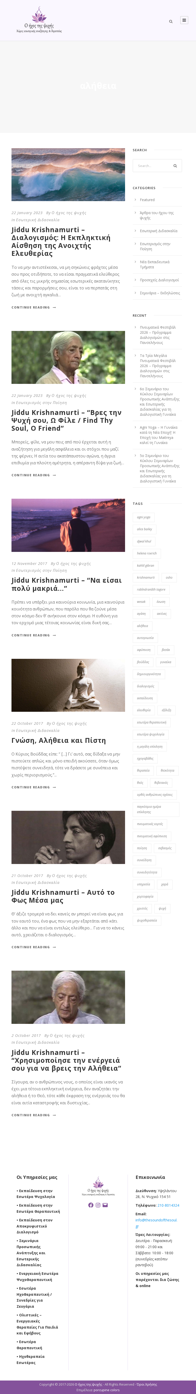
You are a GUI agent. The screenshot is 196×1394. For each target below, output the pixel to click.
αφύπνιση (144, 650)
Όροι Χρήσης (147, 1384)
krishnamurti (146, 577)
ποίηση (142, 848)
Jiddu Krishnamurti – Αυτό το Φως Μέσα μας (63, 896)
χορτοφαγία (145, 896)
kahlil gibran (145, 565)
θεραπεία (143, 770)
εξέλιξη (166, 710)
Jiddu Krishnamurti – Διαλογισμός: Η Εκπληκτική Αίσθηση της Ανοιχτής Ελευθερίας (61, 241)
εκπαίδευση (145, 698)
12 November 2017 (29, 563)
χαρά (164, 884)
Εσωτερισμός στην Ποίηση (41, 402)
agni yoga (143, 517)
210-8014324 (167, 1205)
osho (169, 577)
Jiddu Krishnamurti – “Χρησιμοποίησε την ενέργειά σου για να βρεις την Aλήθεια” (66, 1060)
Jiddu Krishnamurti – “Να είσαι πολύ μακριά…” (66, 584)
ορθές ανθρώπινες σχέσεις (155, 794)
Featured (147, 199)
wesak (141, 602)
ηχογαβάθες (145, 758)
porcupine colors (107, 1390)
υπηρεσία (143, 884)
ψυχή (162, 908)
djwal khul (144, 541)
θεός (140, 782)
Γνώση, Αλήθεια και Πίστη (58, 740)
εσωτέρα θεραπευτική (151, 722)
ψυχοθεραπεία (147, 920)
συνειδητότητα (147, 872)
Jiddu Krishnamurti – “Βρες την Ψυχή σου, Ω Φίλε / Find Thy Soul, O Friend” (66, 420)
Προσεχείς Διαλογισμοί (159, 279)
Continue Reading (30, 307)
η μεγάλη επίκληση (150, 746)
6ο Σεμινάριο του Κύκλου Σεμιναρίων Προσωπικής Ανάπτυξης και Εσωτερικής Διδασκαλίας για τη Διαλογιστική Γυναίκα (159, 401)
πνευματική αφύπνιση (152, 836)
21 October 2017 (27, 875)
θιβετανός (161, 782)
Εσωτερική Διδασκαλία (38, 219)
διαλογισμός (145, 686)
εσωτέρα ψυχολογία (150, 734)
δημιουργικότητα (149, 674)
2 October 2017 (26, 1035)
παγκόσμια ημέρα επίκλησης (149, 809)
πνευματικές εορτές (150, 824)
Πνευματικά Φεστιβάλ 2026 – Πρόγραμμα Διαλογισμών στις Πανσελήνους (158, 335)
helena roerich (147, 553)
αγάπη (141, 613)
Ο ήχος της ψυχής (69, 212)
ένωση (161, 602)
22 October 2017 (27, 723)
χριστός (142, 908)
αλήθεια (142, 626)
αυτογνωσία (145, 638)
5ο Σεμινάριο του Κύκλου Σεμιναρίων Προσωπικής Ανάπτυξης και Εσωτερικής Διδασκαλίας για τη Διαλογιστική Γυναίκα (159, 468)
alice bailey (144, 529)
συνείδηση (144, 860)
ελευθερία (144, 710)
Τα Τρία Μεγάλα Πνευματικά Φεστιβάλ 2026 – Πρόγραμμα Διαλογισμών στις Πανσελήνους (158, 365)
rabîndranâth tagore (151, 589)
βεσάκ (166, 650)
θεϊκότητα (167, 770)
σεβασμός (165, 848)
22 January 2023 (27, 212)
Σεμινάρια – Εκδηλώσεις (160, 292)
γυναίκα (165, 662)
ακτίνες (162, 613)
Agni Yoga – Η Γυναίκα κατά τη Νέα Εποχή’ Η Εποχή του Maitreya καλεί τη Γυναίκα (158, 435)
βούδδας (143, 662)
